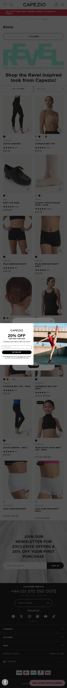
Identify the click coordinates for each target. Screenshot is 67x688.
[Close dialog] (65, 325)
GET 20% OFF (16, 352)
